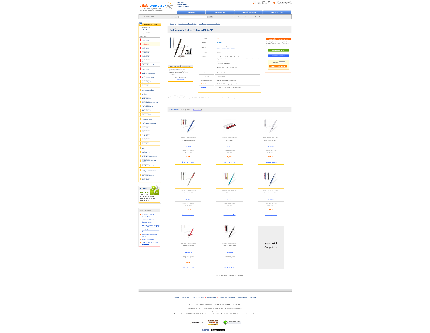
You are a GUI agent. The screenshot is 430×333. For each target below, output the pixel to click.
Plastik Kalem (145, 39)
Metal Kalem (145, 43)
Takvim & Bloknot (146, 151)
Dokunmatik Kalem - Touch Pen (150, 64)
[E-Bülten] (150, 203)
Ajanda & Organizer (147, 81)
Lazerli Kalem (145, 68)
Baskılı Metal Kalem (216, 98)
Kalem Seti (145, 135)
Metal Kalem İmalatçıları (179, 98)
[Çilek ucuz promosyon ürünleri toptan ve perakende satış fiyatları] (156, 11)
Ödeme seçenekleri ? (147, 222)
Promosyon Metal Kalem (192, 98)
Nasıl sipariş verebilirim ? (148, 219)
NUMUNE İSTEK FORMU (249, 12)
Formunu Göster (180, 79)
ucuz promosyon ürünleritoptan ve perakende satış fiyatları (151, 9)
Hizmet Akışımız (182, 4)
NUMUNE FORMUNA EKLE (278, 56)
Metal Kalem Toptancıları (228, 98)
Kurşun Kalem (145, 52)
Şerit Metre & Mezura (147, 106)
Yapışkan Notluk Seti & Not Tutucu (149, 170)
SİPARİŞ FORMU (220, 12)
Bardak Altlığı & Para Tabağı (149, 156)
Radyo (145, 147)
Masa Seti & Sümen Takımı (149, 165)
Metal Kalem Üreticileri (204, 98)
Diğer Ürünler (145, 179)
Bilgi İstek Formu (211, 297)
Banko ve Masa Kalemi (148, 77)
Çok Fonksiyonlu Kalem (148, 72)
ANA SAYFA (191, 12)
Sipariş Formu (186, 297)
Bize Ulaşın (253, 297)
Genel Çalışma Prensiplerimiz (227, 297)
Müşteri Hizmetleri (183, 6)
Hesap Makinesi (146, 98)
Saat (145, 131)
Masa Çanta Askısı (147, 118)
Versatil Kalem (145, 56)
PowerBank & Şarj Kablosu (149, 122)
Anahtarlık (145, 93)
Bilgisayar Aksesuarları (148, 175)
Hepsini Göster (197, 109)
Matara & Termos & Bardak (149, 85)
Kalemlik (145, 139)
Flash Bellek (145, 127)
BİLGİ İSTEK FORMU (277, 12)
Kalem (175, 95)
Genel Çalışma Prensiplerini (220, 313)
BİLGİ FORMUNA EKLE (278, 50)
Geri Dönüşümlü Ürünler (148, 89)
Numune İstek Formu (198, 297)
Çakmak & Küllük (146, 114)
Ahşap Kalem (145, 48)
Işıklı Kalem (145, 60)
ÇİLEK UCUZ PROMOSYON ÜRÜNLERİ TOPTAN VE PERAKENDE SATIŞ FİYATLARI (215, 305)
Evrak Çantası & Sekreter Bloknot (149, 160)
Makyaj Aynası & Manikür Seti (150, 102)
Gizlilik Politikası (233, 313)
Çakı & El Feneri (146, 110)
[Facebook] (205, 330)
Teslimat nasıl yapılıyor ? (148, 239)
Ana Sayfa (181, 2)
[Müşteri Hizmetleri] (272, 3)
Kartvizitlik (145, 143)
